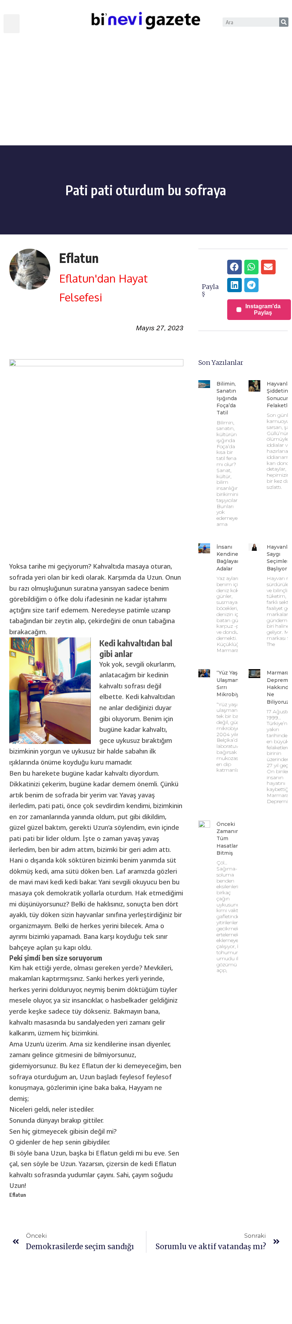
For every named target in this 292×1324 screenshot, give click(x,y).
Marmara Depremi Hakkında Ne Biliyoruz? (279, 687)
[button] (12, 23)
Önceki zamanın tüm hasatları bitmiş (228, 838)
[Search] (283, 22)
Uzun (100, 827)
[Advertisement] (146, 92)
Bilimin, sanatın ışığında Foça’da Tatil (227, 398)
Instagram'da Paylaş (263, 309)
